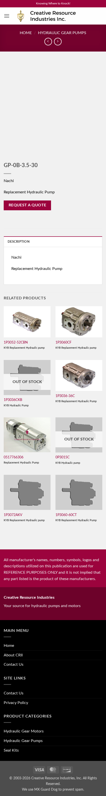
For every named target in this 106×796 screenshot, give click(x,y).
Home (26, 33)
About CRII (13, 655)
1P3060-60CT (66, 515)
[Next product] (48, 41)
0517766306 (13, 457)
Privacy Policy (16, 703)
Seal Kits (11, 750)
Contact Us (13, 664)
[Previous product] (58, 41)
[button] (7, 16)
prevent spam (73, 789)
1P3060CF (63, 342)
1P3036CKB (13, 400)
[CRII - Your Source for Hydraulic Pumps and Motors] (54, 16)
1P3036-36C (65, 396)
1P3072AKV (13, 515)
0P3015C (62, 457)
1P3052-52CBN (16, 342)
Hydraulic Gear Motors (24, 731)
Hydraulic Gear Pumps (62, 33)
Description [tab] (19, 241)
